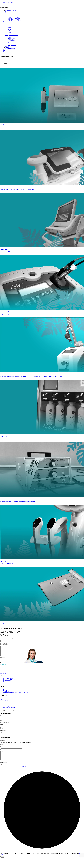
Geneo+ (9, 28)
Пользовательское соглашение (9, 707)
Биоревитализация (12, 43)
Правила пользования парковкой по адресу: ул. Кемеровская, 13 (16, 692)
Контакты (5, 52)
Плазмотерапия (11, 42)
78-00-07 (13, 4)
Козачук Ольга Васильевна (13, 19)
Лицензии (5, 690)
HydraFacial (10, 25)
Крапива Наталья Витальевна (14, 15)
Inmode (9, 27)
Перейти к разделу (12, 36)
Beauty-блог (5, 51)
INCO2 (9, 32)
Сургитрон (10, 33)
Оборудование (8, 11)
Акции (4, 49)
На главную (3, 1)
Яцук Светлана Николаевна (14, 16)
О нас (4, 9)
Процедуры (5, 21)
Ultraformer (10, 31)
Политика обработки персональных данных (12, 706)
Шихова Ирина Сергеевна (13, 17)
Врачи (4, 689)
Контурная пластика (12, 45)
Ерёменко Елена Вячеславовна (14, 20)
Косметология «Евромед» (10, 10)
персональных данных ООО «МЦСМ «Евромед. (22, 662)
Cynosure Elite (11, 26)
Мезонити (10, 37)
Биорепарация (11, 41)
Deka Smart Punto (11, 29)
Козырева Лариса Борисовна (14, 18)
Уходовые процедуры (9, 47)
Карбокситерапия (11, 40)
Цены (4, 50)
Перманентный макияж (10, 48)
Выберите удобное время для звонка (8, 725)
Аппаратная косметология (10, 22)
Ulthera (9, 30)
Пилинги (7, 46)
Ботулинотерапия (11, 38)
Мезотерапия (10, 39)
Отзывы (7, 12)
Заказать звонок (4, 7)
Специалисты (8, 13)
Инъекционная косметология (11, 35)
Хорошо (2, 856)
